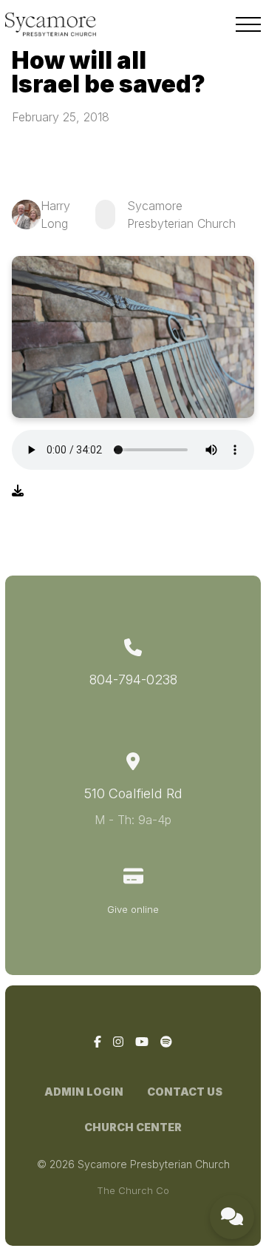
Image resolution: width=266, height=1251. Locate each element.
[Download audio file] (18, 490)
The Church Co (133, 1190)
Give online (133, 909)
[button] (248, 24)
